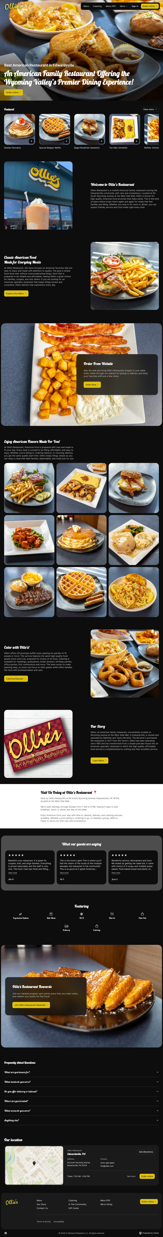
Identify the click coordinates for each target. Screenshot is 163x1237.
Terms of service (44, 1221)
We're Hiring (106, 1204)
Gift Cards (74, 1208)
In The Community (77, 1204)
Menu (86, 6)
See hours (131, 1176)
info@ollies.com (106, 1166)
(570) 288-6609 (107, 1163)
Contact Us (42, 1208)
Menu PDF (111, 6)
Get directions (146, 1152)
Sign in (135, 6)
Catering (97, 6)
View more (12, 873)
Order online (147, 1176)
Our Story (41, 1204)
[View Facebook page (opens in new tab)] (5, 1233)
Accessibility (59, 1221)
